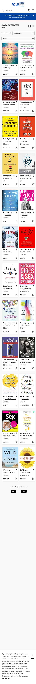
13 (13, 487)
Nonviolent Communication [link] (26, 65)
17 (24, 487)
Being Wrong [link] (7, 286)
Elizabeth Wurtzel (26, 362)
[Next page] (27, 487)
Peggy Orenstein (26, 288)
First (13, 491)
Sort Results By (6, 33)
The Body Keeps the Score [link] (9, 360)
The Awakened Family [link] (26, 433)
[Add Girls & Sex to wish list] (33, 295)
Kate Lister (24, 215)
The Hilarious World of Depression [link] (26, 139)
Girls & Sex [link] (23, 286)
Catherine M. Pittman (10, 325)
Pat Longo (7, 68)
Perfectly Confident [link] (9, 139)
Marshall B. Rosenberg (27, 68)
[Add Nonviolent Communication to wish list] (33, 74)
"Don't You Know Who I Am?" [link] (26, 249)
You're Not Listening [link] (26, 396)
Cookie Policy (6, 678)
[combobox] (14, 10)
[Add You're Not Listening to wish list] (33, 405)
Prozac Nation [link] (24, 360)
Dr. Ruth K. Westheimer (10, 436)
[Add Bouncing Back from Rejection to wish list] (16, 405)
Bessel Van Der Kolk (10, 362)
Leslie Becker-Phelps (10, 399)
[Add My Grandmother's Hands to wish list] (16, 111)
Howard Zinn (25, 104)
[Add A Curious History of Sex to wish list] (33, 221)
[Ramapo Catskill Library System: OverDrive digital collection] (18, 4)
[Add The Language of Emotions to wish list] (33, 332)
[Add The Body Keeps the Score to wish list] (16, 368)
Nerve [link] (5, 249)
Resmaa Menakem (10, 104)
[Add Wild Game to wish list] (16, 479)
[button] (29, 27)
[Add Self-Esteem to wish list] (33, 479)
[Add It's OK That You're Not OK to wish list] (33, 184)
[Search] (2, 10)
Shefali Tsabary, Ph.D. (27, 436)
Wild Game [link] (6, 470)
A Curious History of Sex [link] (26, 212)
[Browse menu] (33, 10)
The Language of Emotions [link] (26, 323)
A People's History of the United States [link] (26, 102)
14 (16, 487)
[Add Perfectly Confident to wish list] (16, 148)
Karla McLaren (25, 325)
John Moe (24, 141)
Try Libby (8, 15)
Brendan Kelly (8, 178)
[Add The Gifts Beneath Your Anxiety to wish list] (16, 74)
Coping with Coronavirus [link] (9, 176)
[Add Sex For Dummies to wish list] (16, 442)
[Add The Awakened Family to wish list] (33, 442)
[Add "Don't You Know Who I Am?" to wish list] (33, 258)
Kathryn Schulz (9, 288)
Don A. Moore (8, 141)
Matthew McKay (26, 472)
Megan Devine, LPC (27, 178)
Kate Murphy (25, 399)
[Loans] (29, 10)
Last (24, 491)
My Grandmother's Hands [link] (9, 102)
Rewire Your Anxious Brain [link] (9, 323)
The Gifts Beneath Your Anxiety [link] (9, 65)
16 (21, 487)
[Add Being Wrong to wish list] (16, 295)
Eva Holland (8, 252)
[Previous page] (10, 487)
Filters (5, 38)
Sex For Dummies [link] (8, 433)
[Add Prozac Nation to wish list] (33, 368)
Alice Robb (8, 215)
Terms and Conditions (9, 656)
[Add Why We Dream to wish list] (16, 221)
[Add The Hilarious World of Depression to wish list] (33, 148)
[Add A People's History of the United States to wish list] (33, 111)
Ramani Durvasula (26, 252)
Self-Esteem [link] (24, 470)
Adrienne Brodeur (9, 472)
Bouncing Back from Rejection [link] (9, 396)
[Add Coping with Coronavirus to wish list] (16, 184)
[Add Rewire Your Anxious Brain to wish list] (16, 332)
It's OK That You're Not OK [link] (26, 176)
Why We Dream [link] (8, 212)
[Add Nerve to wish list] (16, 258)
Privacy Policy (24, 656)
